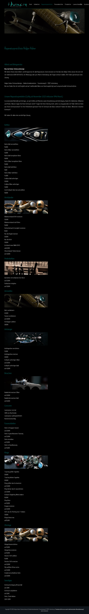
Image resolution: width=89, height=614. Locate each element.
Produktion (68, 4)
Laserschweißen (77, 4)
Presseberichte (58, 4)
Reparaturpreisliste (46, 4)
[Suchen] (81, 4)
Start (30, 4)
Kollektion (37, 4)
